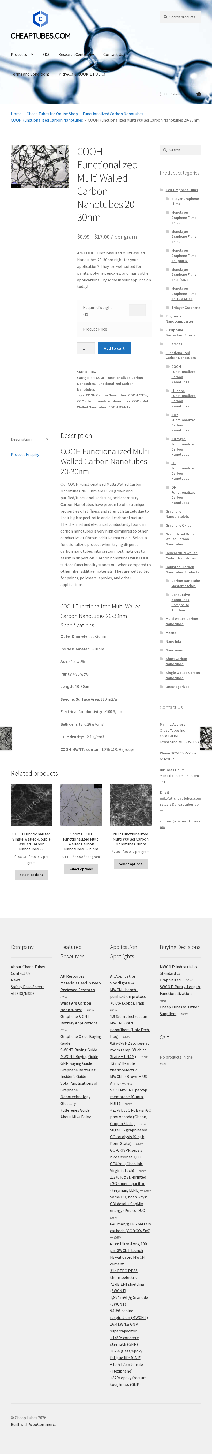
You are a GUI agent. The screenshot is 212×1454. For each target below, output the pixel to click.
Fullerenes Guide (75, 1110)
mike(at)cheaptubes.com (180, 798)
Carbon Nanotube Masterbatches (185, 583)
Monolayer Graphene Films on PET (183, 236)
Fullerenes (174, 344)
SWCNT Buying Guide (78, 1049)
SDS (46, 54)
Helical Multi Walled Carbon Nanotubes (182, 555)
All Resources (72, 976)
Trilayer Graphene (185, 307)
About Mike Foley (75, 1116)
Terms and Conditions (30, 74)
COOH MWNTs (119, 407)
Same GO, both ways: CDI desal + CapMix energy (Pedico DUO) (128, 1203)
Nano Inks (174, 641)
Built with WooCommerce (34, 1424)
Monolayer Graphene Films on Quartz (183, 255)
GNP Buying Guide (76, 1063)
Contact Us (113, 54)
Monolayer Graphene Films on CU (183, 217)
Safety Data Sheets (27, 986)
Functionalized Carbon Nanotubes (181, 355)
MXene (171, 632)
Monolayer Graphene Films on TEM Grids (183, 293)
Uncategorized (178, 686)
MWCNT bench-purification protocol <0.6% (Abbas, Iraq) (129, 996)
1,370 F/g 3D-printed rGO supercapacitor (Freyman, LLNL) (128, 1183)
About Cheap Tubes (28, 966)
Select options (31, 874)
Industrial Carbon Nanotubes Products (182, 569)
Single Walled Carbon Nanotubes (183, 675)
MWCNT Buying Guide (79, 1056)
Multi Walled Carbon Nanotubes (182, 621)
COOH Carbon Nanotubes (106, 395)
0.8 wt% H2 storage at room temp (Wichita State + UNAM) (129, 1049)
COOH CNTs (137, 395)
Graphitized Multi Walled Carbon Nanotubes (180, 539)
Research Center (73, 54)
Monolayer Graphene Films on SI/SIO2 (183, 274)
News (15, 980)
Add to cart (114, 348)
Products (19, 54)
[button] (61, 152)
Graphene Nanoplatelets (177, 514)
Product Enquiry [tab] (25, 454)
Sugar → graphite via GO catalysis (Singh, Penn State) (128, 1136)
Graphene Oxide (178, 525)
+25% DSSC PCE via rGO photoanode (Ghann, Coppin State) (131, 1116)
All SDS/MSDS (23, 993)
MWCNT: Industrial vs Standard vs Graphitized (178, 973)
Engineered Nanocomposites (179, 319)
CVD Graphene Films (182, 190)
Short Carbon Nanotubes (176, 661)
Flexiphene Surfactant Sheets (181, 333)
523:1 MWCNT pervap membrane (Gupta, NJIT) (128, 1096)
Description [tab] (21, 439)
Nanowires (174, 650)
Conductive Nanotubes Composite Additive (180, 602)
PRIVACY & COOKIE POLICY (82, 74)
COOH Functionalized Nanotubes (103, 401)
